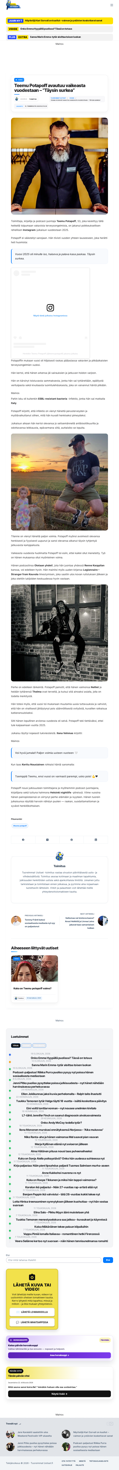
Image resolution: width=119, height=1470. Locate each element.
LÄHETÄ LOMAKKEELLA (32, 1312)
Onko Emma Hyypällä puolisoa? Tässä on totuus (46, 28)
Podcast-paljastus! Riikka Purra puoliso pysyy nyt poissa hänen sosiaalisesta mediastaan (89, 1447)
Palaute (80, 1465)
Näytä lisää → (59, 1393)
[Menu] (111, 5)
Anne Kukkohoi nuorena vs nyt (61, 1173)
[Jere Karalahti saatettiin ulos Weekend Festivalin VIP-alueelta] (10, 1434)
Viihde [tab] (16, 1045)
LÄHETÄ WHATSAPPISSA (32, 1322)
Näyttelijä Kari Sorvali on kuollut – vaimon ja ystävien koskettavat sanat (63, 20)
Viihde (20, 80)
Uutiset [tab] (26, 1045)
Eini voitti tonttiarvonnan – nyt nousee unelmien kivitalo (61, 1108)
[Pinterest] (72, 839)
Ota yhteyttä (68, 1461)
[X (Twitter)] (47, 839)
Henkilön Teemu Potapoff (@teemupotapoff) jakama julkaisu (50, 353)
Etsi (8, 1255)
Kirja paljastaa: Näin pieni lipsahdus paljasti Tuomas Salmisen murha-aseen (61, 1165)
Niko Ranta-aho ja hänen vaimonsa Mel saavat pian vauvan (61, 1137)
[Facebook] (23, 839)
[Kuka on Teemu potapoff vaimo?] (34, 968)
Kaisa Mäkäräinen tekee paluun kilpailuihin (61, 1226)
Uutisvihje (67, 1465)
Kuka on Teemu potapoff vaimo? (32, 988)
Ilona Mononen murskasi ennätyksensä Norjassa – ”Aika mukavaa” (61, 1129)
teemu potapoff (20, 826)
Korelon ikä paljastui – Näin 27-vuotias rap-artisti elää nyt (61, 1187)
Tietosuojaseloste (98, 1461)
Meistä (82, 1461)
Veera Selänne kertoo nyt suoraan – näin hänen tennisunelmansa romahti (61, 1241)
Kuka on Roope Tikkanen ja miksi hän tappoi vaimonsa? (61, 1180)
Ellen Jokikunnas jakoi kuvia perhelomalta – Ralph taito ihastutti (61, 1094)
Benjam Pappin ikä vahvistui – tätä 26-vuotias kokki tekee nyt (61, 1194)
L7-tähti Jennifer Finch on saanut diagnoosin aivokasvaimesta (61, 1115)
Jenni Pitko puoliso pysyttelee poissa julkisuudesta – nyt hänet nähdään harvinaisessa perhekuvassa (37, 1447)
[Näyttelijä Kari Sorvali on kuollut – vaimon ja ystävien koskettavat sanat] (66, 1434)
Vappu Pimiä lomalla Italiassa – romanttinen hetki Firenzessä (61, 1234)
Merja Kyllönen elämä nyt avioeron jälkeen (61, 1144)
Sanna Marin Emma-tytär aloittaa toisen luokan (55, 36)
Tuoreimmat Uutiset (41, 1463)
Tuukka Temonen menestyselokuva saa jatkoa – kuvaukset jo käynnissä (61, 1219)
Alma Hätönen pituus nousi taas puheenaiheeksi (61, 1151)
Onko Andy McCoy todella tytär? (61, 1122)
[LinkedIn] (96, 839)
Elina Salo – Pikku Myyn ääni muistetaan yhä (61, 1212)
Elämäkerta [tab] (39, 1045)
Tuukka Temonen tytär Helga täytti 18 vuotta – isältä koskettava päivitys (61, 1101)
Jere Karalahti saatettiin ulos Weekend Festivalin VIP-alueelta (35, 1434)
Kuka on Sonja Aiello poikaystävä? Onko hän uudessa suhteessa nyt (61, 1158)
